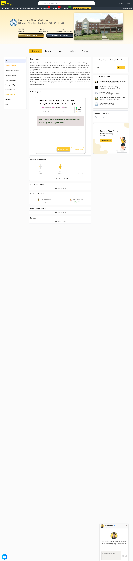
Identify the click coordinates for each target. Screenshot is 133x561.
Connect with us (10, 94)
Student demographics (12, 70)
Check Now (121, 68)
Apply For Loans (106, 140)
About (7, 61)
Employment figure (11, 85)
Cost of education (11, 80)
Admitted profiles (11, 75)
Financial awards (10, 90)
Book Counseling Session (82, 8)
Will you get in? (10, 65)
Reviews (8, 99)
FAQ (7, 104)
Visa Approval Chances (60, 35)
